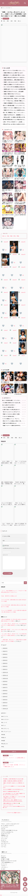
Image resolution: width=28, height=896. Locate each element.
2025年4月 (5, 696)
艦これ (20, 437)
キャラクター (5, 18)
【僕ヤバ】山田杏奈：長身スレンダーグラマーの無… (20, 524)
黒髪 (8, 437)
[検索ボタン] (25, 3)
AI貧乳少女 (3, 857)
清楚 (12, 437)
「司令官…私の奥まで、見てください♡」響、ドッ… (20, 483)
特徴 (4, 734)
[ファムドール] (14, 3)
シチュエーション (7, 731)
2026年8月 (5, 648)
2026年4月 (5, 660)
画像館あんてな (4, 835)
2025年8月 (5, 684)
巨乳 (4, 437)
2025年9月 (5, 681)
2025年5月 (5, 693)
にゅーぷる (3, 845)
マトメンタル (4, 838)
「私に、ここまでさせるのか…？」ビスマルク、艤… (20, 462)
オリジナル (5, 716)
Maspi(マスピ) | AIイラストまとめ (8, 860)
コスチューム (6, 728)
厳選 (4, 740)
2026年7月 (5, 651)
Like (1, 895)
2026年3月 (5, 663)
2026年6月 (5, 654)
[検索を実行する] (25, 582)
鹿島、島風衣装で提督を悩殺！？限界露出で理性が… (7, 483)
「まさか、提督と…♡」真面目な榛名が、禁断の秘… (7, 462)
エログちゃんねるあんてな (7, 832)
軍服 (16, 437)
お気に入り (5, 743)
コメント (5, 554)
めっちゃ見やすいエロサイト (7, 825)
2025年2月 (5, 702)
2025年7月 (5, 687)
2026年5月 (5, 657)
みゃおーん (3, 840)
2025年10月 (5, 678)
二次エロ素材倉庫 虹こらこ (7, 862)
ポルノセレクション (5, 843)
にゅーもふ (3, 846)
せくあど (3, 869)
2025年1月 (5, 705)
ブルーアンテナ (4, 836)
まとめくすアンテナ (5, 833)
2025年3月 (5, 699)
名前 (4, 540)
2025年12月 (5, 672)
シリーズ (5, 722)
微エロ (4, 737)
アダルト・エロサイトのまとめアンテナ (10, 823)
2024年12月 (5, 708)
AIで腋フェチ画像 (5, 859)
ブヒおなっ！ (4, 865)
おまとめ (3, 828)
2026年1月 (5, 669)
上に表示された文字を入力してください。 (11, 548)
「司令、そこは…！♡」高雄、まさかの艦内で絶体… (20, 503)
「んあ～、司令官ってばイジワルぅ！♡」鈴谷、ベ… (7, 524)
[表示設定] (25, 889)
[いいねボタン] (3, 250)
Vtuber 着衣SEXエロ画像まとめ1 (9, 596)
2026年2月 (5, 666)
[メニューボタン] (3, 3)
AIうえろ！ (3, 856)
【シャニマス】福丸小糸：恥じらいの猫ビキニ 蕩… (7, 503)
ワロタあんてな (4, 841)
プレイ (4, 725)
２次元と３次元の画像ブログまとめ (9, 830)
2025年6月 (5, 690)
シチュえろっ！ (4, 867)
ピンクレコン (4, 864)
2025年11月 (5, 675)
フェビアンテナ (4, 827)
